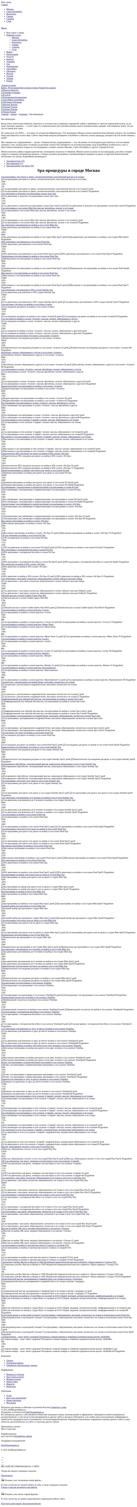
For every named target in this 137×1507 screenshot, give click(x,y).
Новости (10, 1384)
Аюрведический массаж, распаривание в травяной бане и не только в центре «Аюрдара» (42, 1279)
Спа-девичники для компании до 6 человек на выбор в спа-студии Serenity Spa (37, 798)
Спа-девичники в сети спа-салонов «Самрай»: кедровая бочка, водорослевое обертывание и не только (48, 1130)
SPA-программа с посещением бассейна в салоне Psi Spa (27, 550)
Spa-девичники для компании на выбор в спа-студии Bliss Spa (29, 225)
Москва (9, 9)
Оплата (9, 1360)
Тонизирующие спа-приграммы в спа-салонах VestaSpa (26, 983)
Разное (9, 81)
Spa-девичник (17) (14, 163)
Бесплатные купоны (29, 88)
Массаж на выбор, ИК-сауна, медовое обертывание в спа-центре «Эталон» (35, 1228)
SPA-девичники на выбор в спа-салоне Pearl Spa (23, 860)
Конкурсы (11, 1386)
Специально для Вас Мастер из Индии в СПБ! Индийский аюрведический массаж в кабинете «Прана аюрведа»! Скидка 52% (58, 1262)
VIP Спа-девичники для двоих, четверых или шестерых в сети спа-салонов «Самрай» (40, 1161)
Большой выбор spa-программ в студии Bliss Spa (23, 906)
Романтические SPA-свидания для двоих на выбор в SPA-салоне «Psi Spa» (35, 453)
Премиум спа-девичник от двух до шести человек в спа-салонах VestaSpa (34, 1079)
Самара (9, 16)
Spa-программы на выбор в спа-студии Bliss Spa (23, 891)
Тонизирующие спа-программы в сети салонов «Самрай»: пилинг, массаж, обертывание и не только (47, 1096)
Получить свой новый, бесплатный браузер (21, 1503)
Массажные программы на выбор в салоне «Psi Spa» (25, 521)
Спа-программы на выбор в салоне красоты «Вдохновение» (28, 668)
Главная (4, 114)
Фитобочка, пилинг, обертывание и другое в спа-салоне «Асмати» (31, 352)
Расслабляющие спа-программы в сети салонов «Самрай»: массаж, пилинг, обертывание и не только (47, 1113)
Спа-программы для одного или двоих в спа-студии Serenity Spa (30, 781)
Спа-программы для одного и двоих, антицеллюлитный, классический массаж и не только (42, 177)
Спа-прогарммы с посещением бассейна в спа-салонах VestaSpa (30, 1012)
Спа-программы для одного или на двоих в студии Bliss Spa (28, 920)
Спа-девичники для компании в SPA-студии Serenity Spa (27, 290)
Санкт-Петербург (14, 11)
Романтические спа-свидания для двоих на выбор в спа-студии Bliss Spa (34, 966)
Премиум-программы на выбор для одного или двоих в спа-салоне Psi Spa (35, 470)
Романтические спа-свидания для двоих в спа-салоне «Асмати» (30, 336)
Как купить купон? (15, 1377)
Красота (10, 59)
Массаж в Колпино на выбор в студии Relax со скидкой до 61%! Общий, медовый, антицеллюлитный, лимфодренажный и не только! (62, 1296)
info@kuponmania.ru (35, 1412)
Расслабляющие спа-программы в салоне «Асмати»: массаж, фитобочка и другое (38, 403)
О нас (9, 1395)
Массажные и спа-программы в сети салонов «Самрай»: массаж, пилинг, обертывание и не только (46, 437)
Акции (13, 114)
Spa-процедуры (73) (15, 161)
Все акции (11, 1403)
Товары (9, 78)
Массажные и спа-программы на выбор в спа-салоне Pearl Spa (29, 273)
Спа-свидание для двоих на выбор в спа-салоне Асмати (26, 304)
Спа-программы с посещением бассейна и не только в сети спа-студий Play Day (37, 1195)
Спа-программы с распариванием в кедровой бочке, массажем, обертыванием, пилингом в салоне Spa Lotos (50, 716)
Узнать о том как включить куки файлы (19, 1487)
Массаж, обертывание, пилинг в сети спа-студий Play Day (27, 1146)
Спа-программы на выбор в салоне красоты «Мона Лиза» (27, 624)
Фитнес (9, 73)
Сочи (8, 21)
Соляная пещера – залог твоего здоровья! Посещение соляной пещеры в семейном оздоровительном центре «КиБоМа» (55, 1337)
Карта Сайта (12, 1382)
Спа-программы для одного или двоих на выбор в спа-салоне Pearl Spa (33, 829)
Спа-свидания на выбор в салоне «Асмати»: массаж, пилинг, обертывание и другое (39, 319)
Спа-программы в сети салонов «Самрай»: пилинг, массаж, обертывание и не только (40, 420)
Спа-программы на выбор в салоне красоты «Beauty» (25, 653)
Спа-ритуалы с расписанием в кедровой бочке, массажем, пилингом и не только (38, 682)
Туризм (9, 76)
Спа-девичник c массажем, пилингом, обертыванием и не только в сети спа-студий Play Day (43, 1178)
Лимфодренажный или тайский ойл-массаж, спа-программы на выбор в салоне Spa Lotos (42, 699)
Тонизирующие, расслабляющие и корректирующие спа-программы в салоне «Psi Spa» (41, 504)
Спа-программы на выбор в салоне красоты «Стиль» (25, 610)
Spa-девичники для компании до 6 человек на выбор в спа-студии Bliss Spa (35, 949)
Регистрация (12, 54)
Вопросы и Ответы (15, 1374)
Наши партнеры (13, 1400)
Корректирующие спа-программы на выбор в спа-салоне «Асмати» (32, 386)
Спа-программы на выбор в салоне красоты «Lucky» (25, 639)
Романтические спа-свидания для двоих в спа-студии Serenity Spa (31, 747)
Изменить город (13, 35)
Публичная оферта (14, 1363)
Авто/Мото (11, 69)
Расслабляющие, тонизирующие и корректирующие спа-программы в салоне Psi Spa (39, 487)
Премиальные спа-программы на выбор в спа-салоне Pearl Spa (29, 256)
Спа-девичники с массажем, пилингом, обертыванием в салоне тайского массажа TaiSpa (41, 579)
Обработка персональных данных (21, 1365)
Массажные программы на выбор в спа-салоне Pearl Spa (26, 846)
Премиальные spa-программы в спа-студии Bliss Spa (25, 935)
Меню (4, 28)
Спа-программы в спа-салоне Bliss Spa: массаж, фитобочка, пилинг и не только (37, 208)
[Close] (3, 1457)
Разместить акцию (47, 88)
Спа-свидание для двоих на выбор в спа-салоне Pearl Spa (27, 733)
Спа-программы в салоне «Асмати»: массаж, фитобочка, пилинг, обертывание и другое (41, 369)
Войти (9, 52)
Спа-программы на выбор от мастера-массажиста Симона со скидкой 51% (35, 1245)
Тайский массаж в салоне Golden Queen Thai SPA (23, 595)
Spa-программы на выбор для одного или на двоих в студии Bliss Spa (32, 875)
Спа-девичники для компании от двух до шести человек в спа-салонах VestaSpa (37, 1029)
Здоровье (10, 61)
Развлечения (12, 66)
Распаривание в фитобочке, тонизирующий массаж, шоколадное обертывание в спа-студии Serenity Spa (48, 764)
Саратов (10, 19)
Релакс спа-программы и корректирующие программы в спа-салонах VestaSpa (36, 1062)
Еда (8, 64)
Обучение (10, 71)
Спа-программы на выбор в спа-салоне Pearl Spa (23, 814)
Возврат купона (13, 1379)
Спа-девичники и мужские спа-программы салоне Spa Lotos (28, 194)
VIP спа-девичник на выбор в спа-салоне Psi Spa (23, 535)
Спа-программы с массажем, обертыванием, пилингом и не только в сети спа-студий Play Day (44, 1211)
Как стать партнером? (16, 1398)
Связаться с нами (58, 1407)
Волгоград (11, 14)
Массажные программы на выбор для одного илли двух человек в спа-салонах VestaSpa (41, 1045)
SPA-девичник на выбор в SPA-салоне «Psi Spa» (23, 564)
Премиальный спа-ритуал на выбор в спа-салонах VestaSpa (28, 997)
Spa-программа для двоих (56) (20, 166)
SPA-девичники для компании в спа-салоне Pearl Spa (25, 242)
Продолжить (7, 1475)
